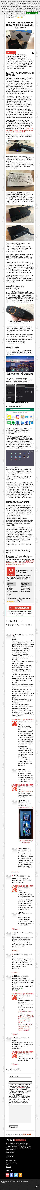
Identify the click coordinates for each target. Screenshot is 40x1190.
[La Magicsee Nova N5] (20, 147)
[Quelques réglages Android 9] (20, 393)
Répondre (15, 872)
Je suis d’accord (32, 13)
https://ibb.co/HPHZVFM (25, 807)
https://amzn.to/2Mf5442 (25, 1011)
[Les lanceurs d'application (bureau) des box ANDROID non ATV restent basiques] (20, 364)
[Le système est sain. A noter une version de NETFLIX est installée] (20, 458)
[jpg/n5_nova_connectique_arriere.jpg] (20, 233)
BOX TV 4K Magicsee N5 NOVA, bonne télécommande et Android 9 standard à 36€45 (20, 130)
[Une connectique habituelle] (20, 214)
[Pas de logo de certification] (20, 180)
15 (32, 52)
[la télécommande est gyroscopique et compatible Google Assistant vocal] (20, 312)
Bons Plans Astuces (11, 1160)
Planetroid (8, 1167)
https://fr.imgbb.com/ (26, 791)
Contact (8, 1152)
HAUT (37, 1187)
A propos (12, 1152)
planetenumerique (20, 16)
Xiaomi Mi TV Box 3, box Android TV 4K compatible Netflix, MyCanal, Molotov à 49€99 (26, 1018)
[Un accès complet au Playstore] (20, 416)
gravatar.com (21, 1088)
